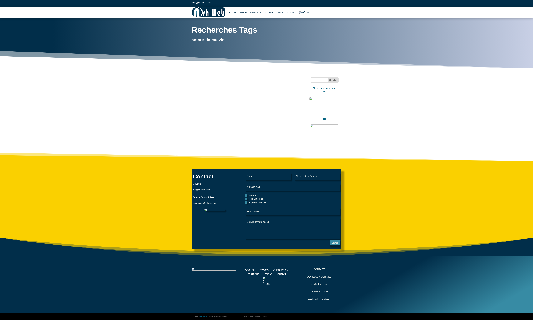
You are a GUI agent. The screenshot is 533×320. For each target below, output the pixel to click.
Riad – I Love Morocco (205, 125)
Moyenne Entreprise (257, 202)
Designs (280, 12)
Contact (291, 12)
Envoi (335, 243)
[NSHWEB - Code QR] (214, 210)
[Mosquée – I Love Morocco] (286, 80)
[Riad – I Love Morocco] (208, 120)
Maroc (203, 109)
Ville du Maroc (252, 107)
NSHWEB (202, 316)
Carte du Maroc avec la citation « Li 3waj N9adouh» (208, 104)
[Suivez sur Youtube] (339, 3)
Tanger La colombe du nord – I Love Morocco (286, 129)
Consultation (280, 270)
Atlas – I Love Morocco (244, 103)
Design (196, 109)
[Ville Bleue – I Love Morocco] (247, 120)
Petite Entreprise (255, 199)
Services (243, 12)
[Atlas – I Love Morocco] (247, 90)
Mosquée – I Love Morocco (286, 84)
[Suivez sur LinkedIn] (333, 3)
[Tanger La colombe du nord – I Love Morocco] (286, 122)
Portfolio (269, 12)
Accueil (232, 12)
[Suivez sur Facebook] (328, 3)
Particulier (252, 195)
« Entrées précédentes (206, 145)
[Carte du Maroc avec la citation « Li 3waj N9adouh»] (208, 90)
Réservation (255, 12)
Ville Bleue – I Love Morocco (242, 126)
